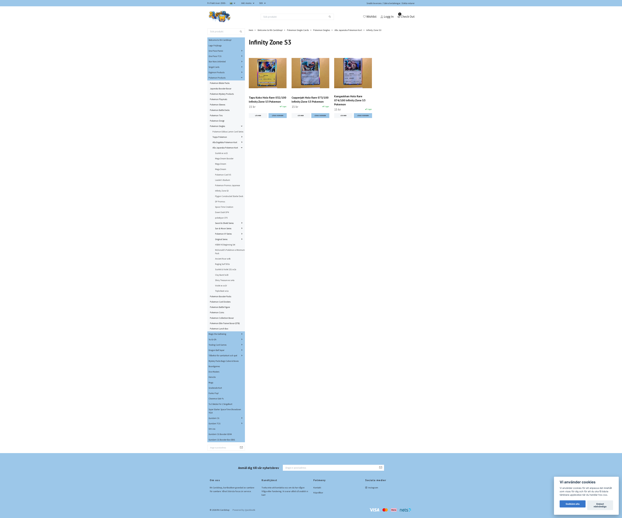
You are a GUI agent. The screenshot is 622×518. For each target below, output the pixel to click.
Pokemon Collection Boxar (222, 318)
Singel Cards (214, 67)
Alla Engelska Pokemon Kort (225, 142)
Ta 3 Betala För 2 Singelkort (220, 404)
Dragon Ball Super (216, 350)
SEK (261, 3)
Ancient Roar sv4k (222, 258)
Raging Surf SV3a (222, 264)
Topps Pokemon (220, 137)
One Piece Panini (216, 51)
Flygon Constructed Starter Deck (229, 196)
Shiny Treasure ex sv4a (224, 280)
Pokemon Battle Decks (220, 110)
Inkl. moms (246, 3)
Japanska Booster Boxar (220, 88)
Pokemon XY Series (223, 233)
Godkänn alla (573, 504)
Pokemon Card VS (223, 174)
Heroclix (212, 377)
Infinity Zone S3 (222, 190)
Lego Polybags (215, 45)
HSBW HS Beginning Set (225, 244)
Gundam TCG (214, 423)
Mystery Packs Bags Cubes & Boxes (224, 361)
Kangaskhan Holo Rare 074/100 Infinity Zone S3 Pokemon (349, 100)
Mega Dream (220, 164)
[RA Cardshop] (219, 16)
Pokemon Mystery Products (222, 94)
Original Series (221, 239)
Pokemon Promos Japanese (227, 185)
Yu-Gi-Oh (212, 339)
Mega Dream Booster (224, 158)
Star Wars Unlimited (217, 61)
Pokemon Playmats (218, 99)
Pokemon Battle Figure (220, 307)
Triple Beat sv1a (222, 291)
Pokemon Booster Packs (220, 296)
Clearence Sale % (216, 398)
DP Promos (220, 201)
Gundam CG (214, 418)
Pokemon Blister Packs (220, 83)
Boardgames (214, 366)
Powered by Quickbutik (244, 509)
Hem (251, 30)
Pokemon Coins (217, 312)
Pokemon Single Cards (298, 30)
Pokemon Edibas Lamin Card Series (228, 131)
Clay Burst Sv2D (222, 275)
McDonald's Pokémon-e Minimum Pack (230, 251)
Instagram (373, 487)
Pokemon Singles (217, 126)
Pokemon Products (217, 77)
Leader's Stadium (222, 180)
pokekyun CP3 (221, 217)
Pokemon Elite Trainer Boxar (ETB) (225, 323)
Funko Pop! (214, 393)
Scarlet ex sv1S (221, 153)
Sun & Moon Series (223, 228)
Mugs (211, 382)
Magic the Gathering (217, 334)
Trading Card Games (217, 344)
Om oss (212, 429)
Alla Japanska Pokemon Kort (225, 147)
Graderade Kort (215, 388)
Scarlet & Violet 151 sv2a (225, 269)
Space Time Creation (224, 207)
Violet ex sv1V (221, 285)
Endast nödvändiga (600, 505)
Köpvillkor (318, 492)
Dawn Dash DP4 (222, 212)
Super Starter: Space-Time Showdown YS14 (225, 411)
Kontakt (317, 487)
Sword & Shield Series (224, 223)
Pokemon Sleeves (217, 104)
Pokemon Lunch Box (219, 328)
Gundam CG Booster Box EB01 (222, 439)
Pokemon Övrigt (217, 120)
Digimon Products (217, 72)
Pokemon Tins (216, 115)
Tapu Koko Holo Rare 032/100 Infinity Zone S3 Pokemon (267, 99)
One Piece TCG (215, 56)
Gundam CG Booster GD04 (220, 434)
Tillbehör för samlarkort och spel (223, 355)
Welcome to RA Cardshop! (220, 40)
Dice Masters (214, 371)
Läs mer (258, 116)
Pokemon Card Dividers (220, 301)
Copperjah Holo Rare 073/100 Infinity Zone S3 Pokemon (310, 99)
